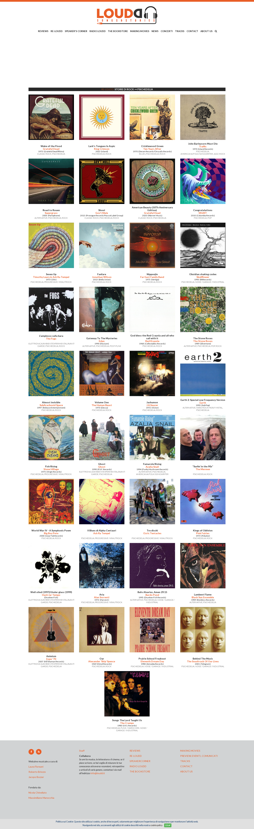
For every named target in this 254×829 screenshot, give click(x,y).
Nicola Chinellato (38, 792)
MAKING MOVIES (139, 31)
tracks (185, 761)
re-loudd (136, 755)
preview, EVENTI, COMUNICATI (199, 755)
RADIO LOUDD (98, 31)
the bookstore (140, 771)
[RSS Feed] (38, 752)
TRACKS (179, 31)
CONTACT (192, 31)
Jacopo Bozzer (36, 776)
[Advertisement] (127, 61)
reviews (135, 750)
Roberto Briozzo (37, 771)
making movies (190, 750)
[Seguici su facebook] (31, 752)
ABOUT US (206, 31)
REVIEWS (43, 31)
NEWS (155, 31)
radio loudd (138, 766)
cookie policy (156, 825)
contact (186, 766)
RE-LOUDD (57, 31)
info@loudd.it (98, 773)
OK (166, 825)
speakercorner (140, 761)
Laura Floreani (36, 766)
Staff (81, 750)
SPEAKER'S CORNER (76, 31)
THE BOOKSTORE (118, 31)
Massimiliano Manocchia (41, 797)
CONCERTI (167, 31)
